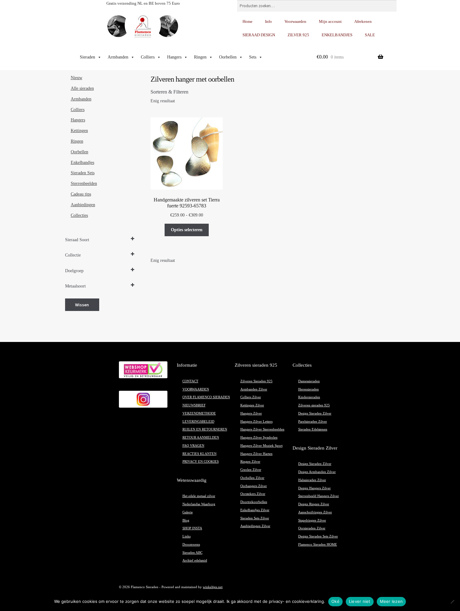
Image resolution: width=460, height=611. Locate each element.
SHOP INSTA (192, 528)
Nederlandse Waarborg (198, 504)
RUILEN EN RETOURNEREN (204, 429)
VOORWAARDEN (195, 389)
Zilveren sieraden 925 (314, 405)
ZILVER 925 (298, 35)
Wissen (82, 305)
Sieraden (87, 57)
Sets (252, 57)
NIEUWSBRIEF (194, 405)
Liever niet (360, 601)
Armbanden (118, 57)
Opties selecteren (186, 229)
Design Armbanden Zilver (317, 472)
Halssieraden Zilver (312, 480)
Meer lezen (391, 601)
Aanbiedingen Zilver (255, 526)
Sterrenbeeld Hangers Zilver (318, 496)
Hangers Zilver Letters (256, 421)
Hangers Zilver (251, 413)
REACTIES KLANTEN (199, 454)
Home (248, 21)
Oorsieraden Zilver (311, 528)
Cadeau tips (81, 194)
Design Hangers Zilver (314, 488)
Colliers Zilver (250, 397)
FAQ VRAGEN (193, 445)
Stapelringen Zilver (312, 520)
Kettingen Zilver (252, 405)
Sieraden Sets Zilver (254, 518)
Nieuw (76, 77)
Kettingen (79, 130)
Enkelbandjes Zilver (254, 510)
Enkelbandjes (82, 162)
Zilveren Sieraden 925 (256, 381)
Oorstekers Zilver (252, 494)
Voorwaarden (295, 21)
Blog (185, 520)
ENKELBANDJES (337, 35)
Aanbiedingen (83, 204)
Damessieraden (309, 381)
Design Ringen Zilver (313, 504)
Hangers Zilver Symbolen (259, 437)
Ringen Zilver (250, 461)
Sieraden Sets (83, 173)
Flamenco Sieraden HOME (317, 544)
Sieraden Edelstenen (312, 429)
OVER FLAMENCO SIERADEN (206, 397)
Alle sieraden (82, 88)
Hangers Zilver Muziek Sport (261, 445)
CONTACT (190, 381)
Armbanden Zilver (253, 389)
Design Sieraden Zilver (314, 413)
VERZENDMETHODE (199, 413)
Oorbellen (228, 57)
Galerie (187, 512)
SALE (370, 35)
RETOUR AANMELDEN (200, 437)
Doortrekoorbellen (253, 502)
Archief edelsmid (194, 560)
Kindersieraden (309, 397)
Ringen (200, 57)
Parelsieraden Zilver (312, 421)
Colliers (148, 57)
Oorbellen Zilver (252, 478)
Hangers (174, 57)
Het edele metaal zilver (198, 496)
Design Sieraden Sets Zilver (318, 536)
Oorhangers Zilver (253, 486)
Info (268, 21)
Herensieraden (308, 389)
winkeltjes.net (212, 587)
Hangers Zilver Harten (256, 454)
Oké (335, 601)
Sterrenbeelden (84, 183)
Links (186, 536)
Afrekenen (363, 21)
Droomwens (191, 544)
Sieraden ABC (192, 552)
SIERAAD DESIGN (259, 35)
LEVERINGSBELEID (198, 421)
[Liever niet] (452, 601)
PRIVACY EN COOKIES (200, 461)
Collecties (79, 215)
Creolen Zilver (250, 469)
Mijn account (330, 21)
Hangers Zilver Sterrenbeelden (262, 429)
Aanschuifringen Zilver (315, 512)
